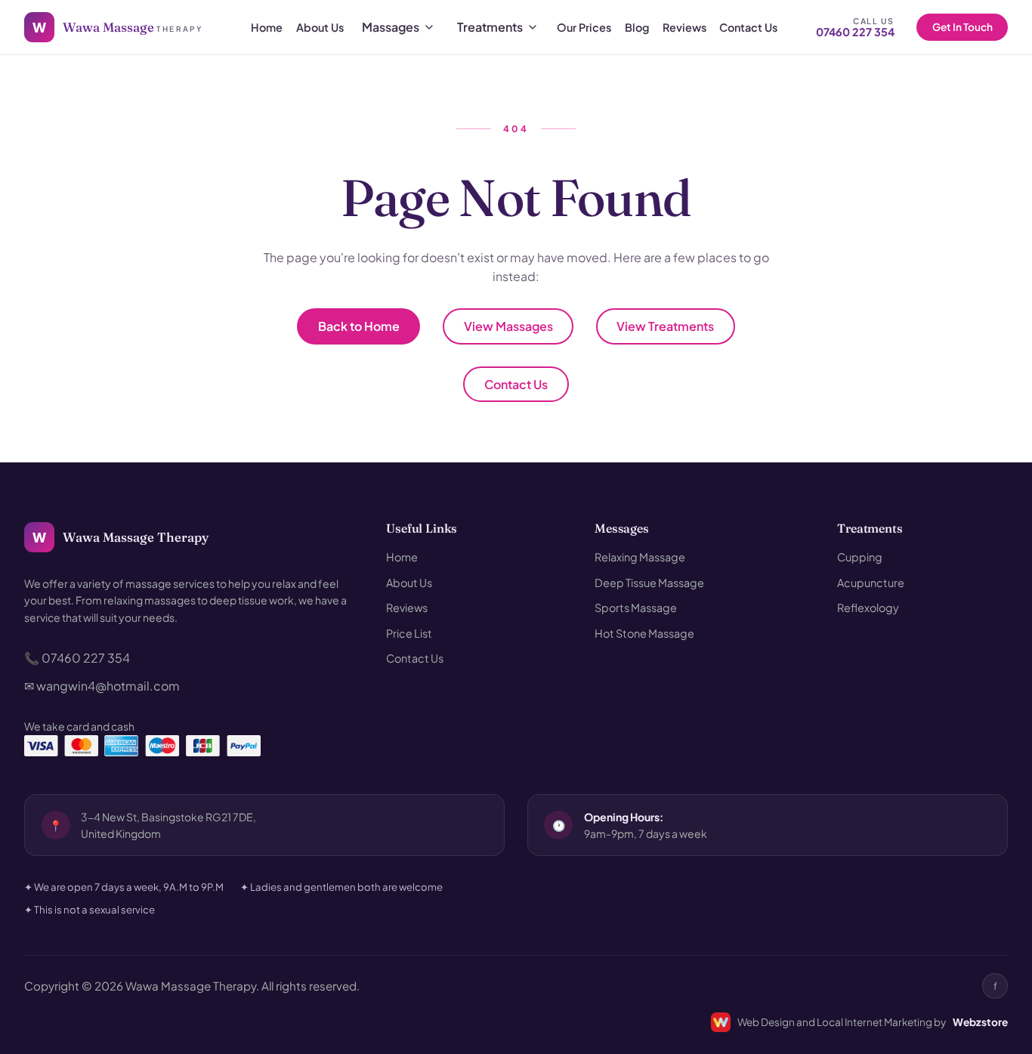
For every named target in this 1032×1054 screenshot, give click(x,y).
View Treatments (665, 326)
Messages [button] (622, 528)
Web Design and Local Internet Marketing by (872, 1021)
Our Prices (584, 27)
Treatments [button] (869, 528)
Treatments (490, 27)
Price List (409, 633)
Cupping (859, 557)
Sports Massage (636, 607)
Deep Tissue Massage (649, 582)
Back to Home (359, 326)
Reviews (684, 27)
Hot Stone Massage (644, 633)
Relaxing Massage (640, 557)
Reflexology (868, 607)
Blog (637, 27)
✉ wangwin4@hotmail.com (102, 686)
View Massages (508, 326)
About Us (320, 27)
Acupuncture (870, 582)
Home (267, 27)
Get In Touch (962, 26)
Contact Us (748, 27)
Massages (390, 27)
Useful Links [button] (421, 528)
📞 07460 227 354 (77, 658)
